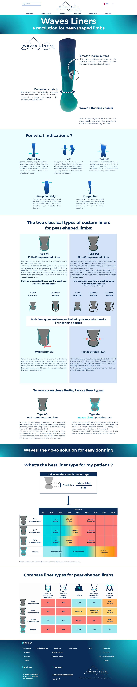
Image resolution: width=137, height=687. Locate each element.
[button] (29, 13)
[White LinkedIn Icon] (54, 679)
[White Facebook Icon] (59, 679)
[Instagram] (56, 679)
